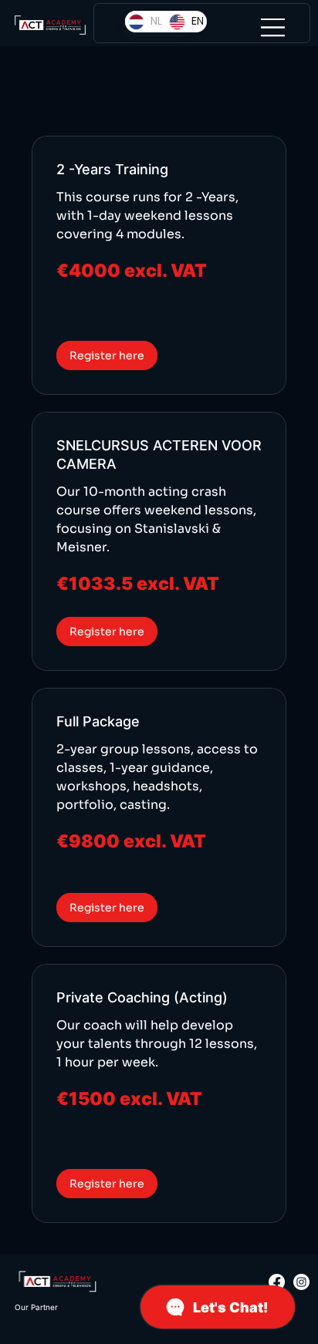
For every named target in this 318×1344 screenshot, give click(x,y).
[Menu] (273, 27)
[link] (159, 169)
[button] (106, 355)
